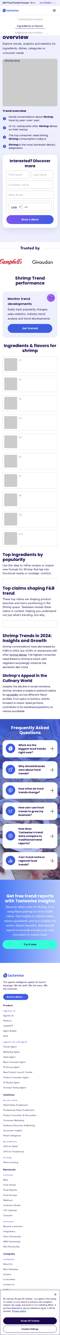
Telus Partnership (12, 1236)
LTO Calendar (10, 1210)
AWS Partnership (11, 1241)
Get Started (30, 328)
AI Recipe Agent (11, 1082)
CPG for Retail (10, 1146)
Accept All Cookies (30, 1320)
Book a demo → (16, 997)
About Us (7, 1263)
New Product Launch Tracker (17, 1072)
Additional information (29, 33)
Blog (5, 1179)
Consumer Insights (12, 1130)
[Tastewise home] (11, 10)
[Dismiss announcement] (55, 3)
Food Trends (9, 1184)
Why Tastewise (10, 1269)
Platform (7, 1020)
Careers (7, 1274)
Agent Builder (10, 1030)
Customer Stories (12, 1205)
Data (5, 1035)
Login (6, 1289)
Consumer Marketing (13, 1120)
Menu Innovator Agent (14, 1061)
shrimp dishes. (18, 655)
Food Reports (10, 1189)
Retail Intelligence (12, 1135)
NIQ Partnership (11, 1246)
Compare (7, 1215)
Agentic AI (8, 1015)
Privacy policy (19, 1311)
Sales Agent (9, 1056)
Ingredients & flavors (30, 26)
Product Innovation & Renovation (19, 1115)
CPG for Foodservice (13, 1151)
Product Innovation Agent (16, 1077)
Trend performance (30, 19)
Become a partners (12, 1226)
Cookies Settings (30, 1328)
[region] (30, 1312)
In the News (9, 1279)
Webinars (8, 1200)
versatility (12, 695)
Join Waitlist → (47, 2)
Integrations (9, 1231)
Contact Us (8, 1284)
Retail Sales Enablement (15, 1104)
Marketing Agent (11, 1051)
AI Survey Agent (11, 1067)
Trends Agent (10, 1046)
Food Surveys (10, 1195)
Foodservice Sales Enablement (18, 1109)
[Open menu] (54, 10)
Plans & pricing (10, 1162)
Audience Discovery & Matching (19, 1125)
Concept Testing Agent (14, 1087)
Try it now (30, 944)
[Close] (55, 1294)
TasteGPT (8, 1025)
